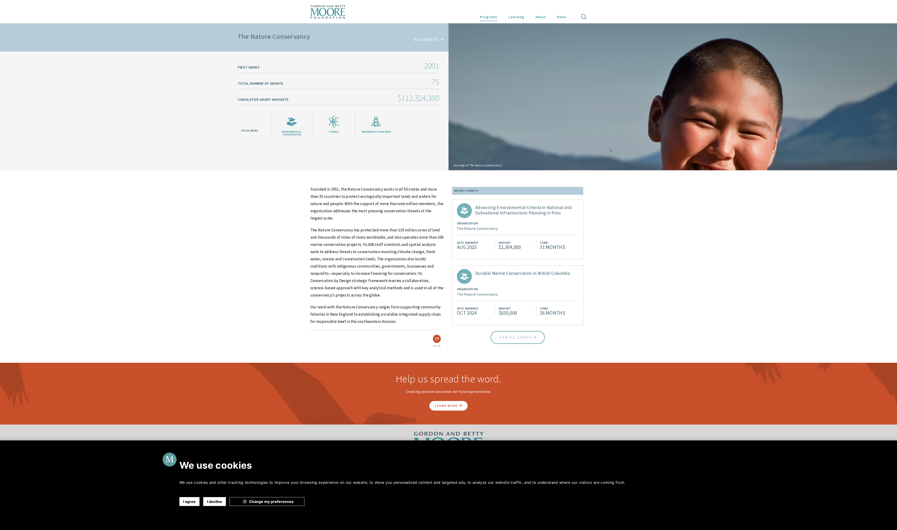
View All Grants (516, 337)
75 (435, 82)
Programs (488, 17)
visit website (426, 39)
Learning (516, 17)
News (561, 17)
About (540, 17)
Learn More (447, 406)
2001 (431, 66)
